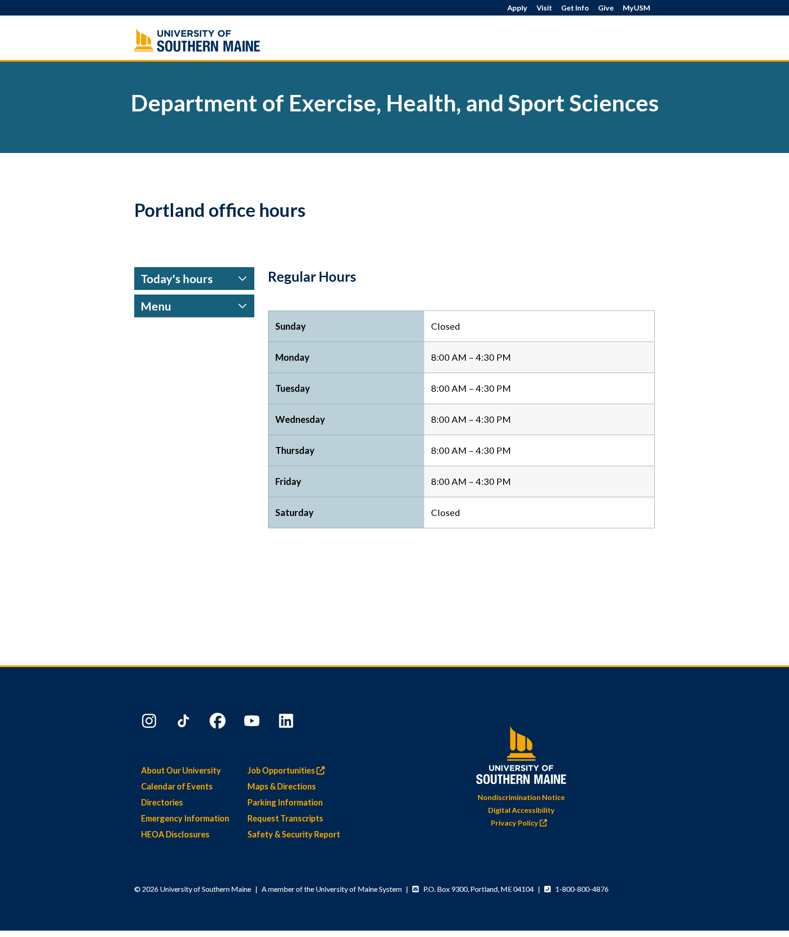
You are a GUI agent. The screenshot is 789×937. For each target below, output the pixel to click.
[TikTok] (184, 723)
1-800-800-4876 (582, 888)
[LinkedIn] (287, 723)
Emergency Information (185, 818)
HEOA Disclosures (175, 834)
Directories (162, 802)
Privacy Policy (515, 822)
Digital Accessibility (521, 809)
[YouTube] (253, 723)
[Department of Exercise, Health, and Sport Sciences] (216, 40)
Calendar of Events (177, 786)
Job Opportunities (281, 770)
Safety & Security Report (293, 834)
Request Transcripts (285, 818)
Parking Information (285, 802)
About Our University (181, 770)
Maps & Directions (281, 786)
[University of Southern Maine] (521, 753)
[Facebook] (219, 723)
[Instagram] (150, 723)
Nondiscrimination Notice (521, 797)
